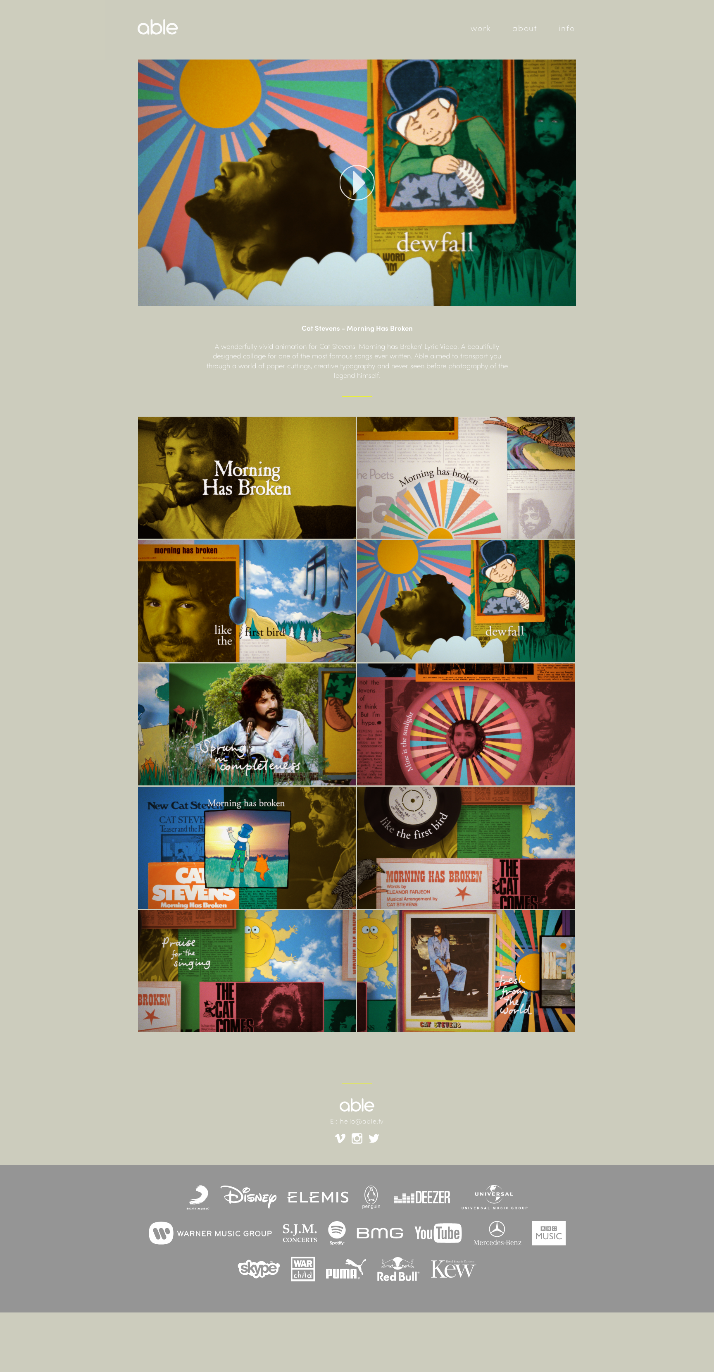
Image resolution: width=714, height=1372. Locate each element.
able (191, 29)
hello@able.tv (362, 1122)
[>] (357, 183)
